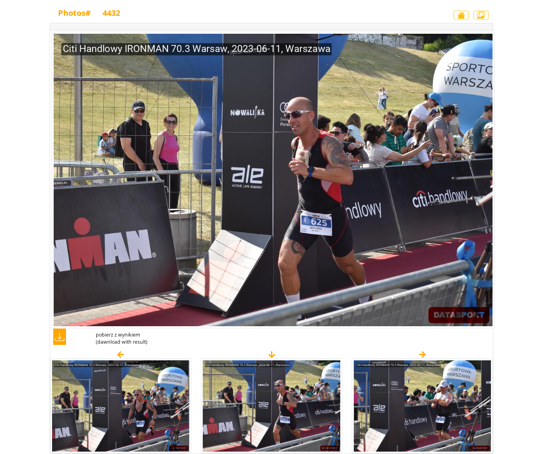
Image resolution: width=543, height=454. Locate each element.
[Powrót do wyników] (461, 15)
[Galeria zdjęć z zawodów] (481, 15)
